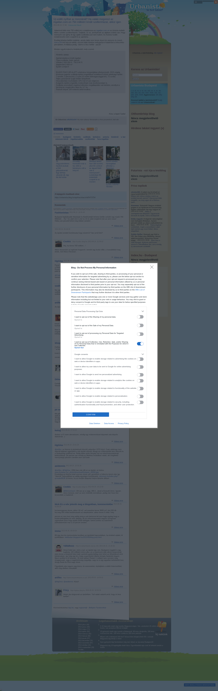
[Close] (152, 267)
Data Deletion (94, 423)
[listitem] (109, 311)
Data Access (109, 423)
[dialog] (109, 345)
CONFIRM (91, 415)
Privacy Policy (123, 423)
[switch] (140, 317)
